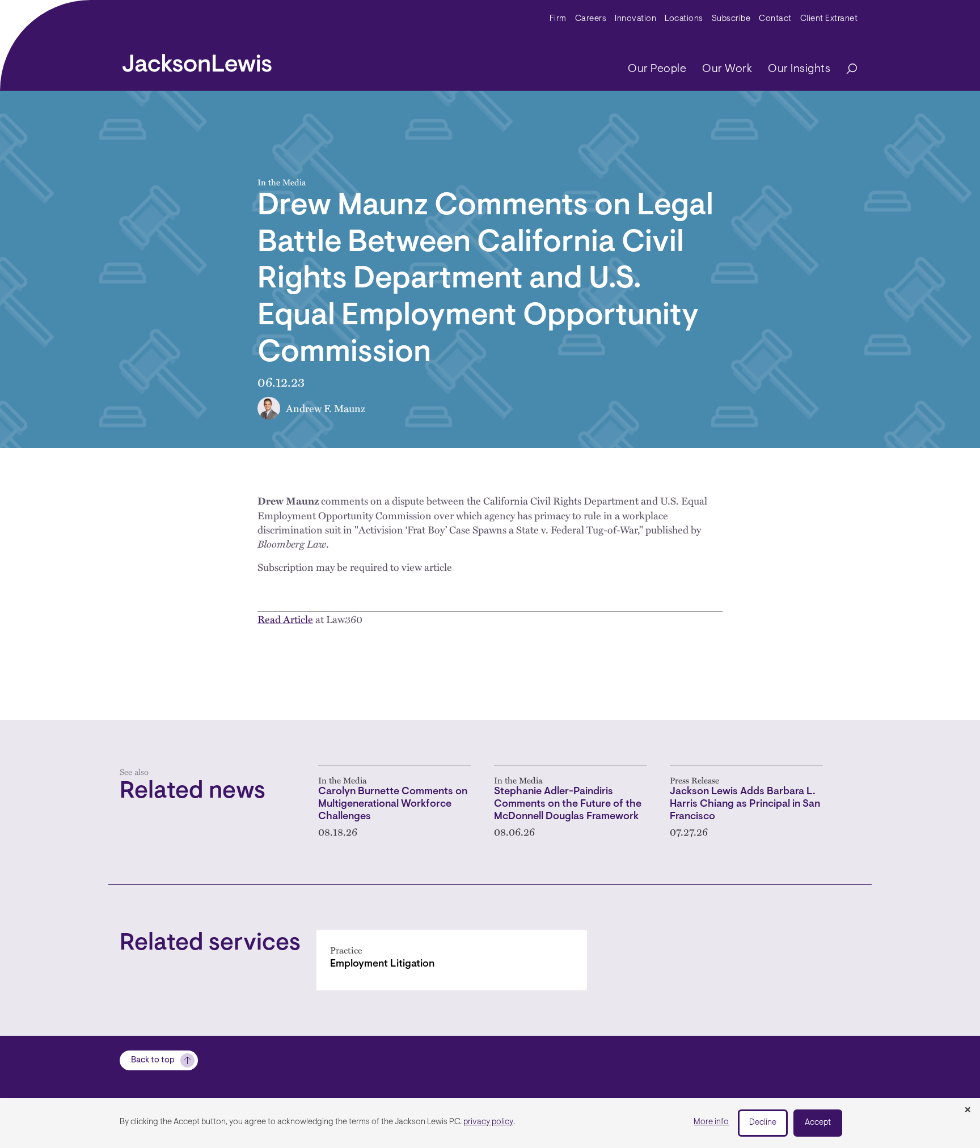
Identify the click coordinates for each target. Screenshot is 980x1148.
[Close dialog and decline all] (967, 1110)
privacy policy (488, 1122)
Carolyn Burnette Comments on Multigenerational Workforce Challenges (392, 804)
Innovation (635, 19)
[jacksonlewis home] (197, 60)
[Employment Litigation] (451, 960)
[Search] (846, 69)
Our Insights (799, 69)
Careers (591, 19)
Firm (558, 19)
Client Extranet (829, 19)
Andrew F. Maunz (325, 408)
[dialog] (490, 1123)
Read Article (285, 618)
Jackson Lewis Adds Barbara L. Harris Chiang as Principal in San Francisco (745, 804)
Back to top (153, 1060)
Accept (818, 1123)
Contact (775, 19)
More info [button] (711, 1122)
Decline (762, 1123)
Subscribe (731, 19)
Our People (657, 69)
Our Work (727, 69)
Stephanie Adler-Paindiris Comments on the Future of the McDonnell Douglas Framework (567, 804)
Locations (684, 19)
